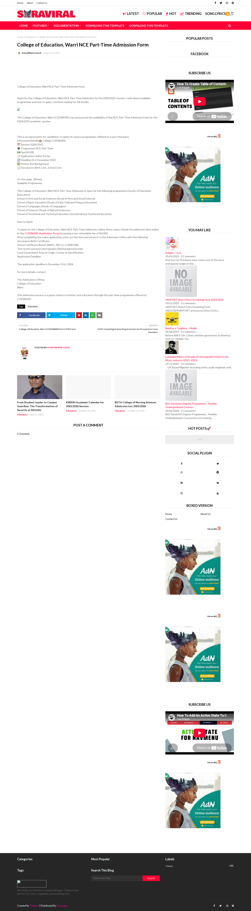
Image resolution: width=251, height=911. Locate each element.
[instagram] (227, 3)
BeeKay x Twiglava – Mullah (181, 328)
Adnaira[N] (212, 136)
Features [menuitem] (40, 25)
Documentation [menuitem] (66, 25)
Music (200, 865)
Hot (172, 14)
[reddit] (217, 472)
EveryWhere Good (31, 52)
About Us (205, 514)
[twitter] (221, 3)
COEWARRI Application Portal (42, 233)
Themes (34, 905)
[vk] (217, 482)
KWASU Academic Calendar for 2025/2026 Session (85, 404)
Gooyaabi (62, 905)
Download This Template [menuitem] (105, 25)
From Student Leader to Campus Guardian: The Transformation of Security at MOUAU (37, 406)
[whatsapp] (181, 472)
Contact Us (42, 2)
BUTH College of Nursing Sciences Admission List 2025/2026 (135, 404)
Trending (193, 14)
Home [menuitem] (23, 25)
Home (20, 2)
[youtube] (217, 493)
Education (30, 37)
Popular (154, 14)
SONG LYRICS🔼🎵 (219, 14)
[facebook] (215, 3)
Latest (133, 14)
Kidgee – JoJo (173, 252)
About (30, 2)
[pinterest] (232, 3)
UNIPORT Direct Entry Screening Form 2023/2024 (194, 299)
